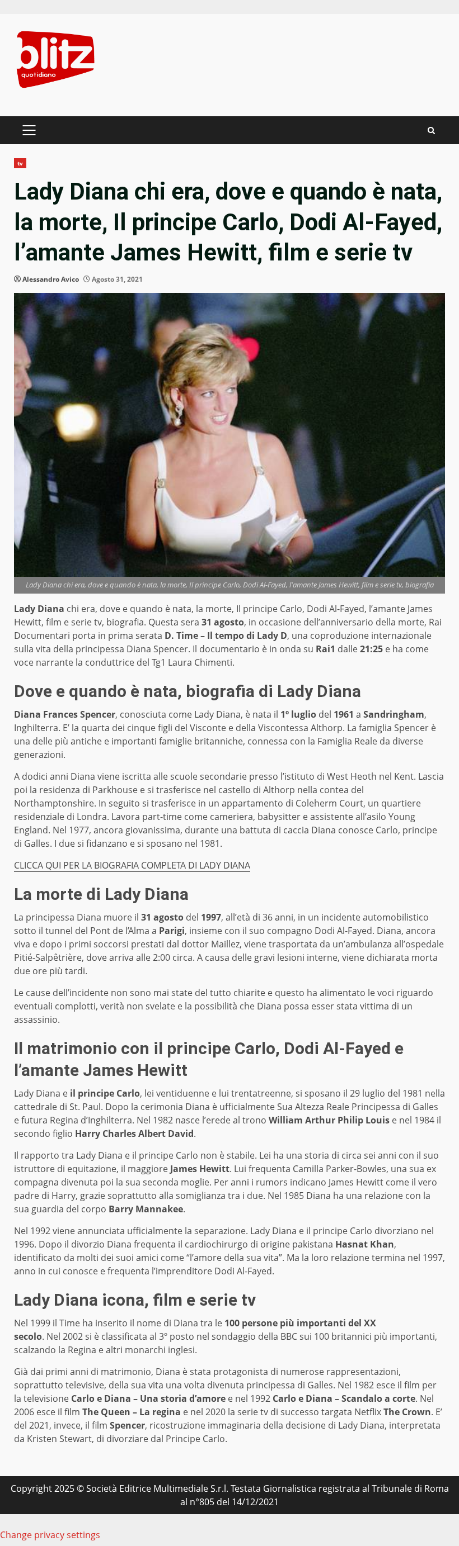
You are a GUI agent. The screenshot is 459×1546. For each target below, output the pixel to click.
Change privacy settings (50, 1535)
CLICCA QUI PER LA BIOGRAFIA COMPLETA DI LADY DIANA (132, 865)
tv (20, 163)
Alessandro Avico (50, 279)
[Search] (431, 130)
